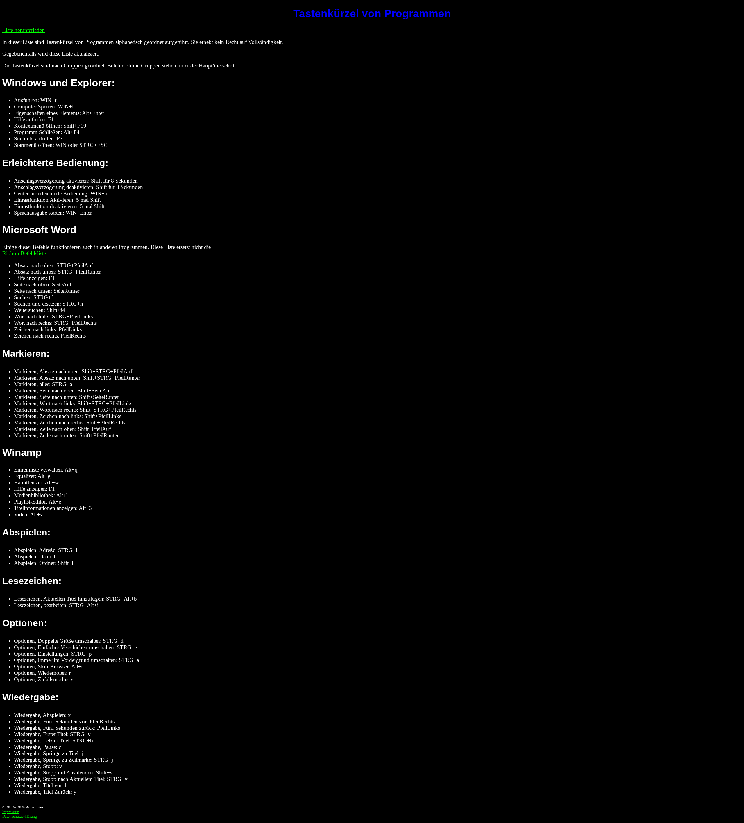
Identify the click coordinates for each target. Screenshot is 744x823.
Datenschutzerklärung (19, 816)
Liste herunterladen (23, 30)
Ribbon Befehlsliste (24, 253)
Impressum (10, 812)
